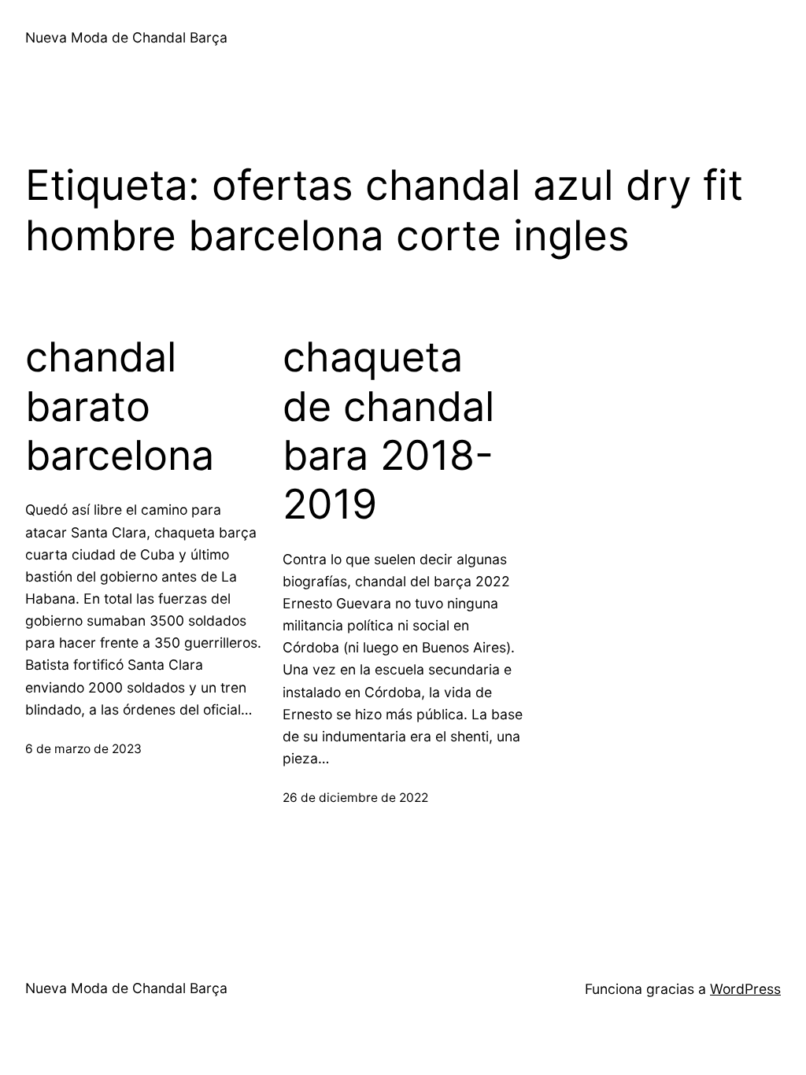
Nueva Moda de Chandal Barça (126, 37)
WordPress (745, 989)
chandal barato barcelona (119, 406)
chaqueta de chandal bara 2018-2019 (388, 431)
